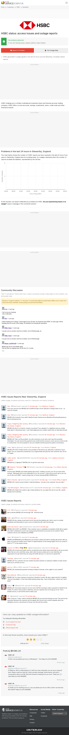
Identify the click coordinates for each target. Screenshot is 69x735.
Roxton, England (50, 447)
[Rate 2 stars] (31, 639)
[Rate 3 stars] (34, 639)
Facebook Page (11, 625)
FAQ (31, 716)
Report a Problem (18, 50)
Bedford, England (48, 406)
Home (3, 7)
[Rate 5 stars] (41, 639)
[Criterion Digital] (34, 730)
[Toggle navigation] (66, 2)
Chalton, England (61, 488)
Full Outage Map (52, 50)
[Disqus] (34, 328)
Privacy (32, 719)
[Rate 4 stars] (38, 639)
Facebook (44, 716)
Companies (10, 7)
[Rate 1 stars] (28, 639)
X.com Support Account (13, 622)
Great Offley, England (59, 480)
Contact (32, 722)
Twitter (43, 713)
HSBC (18, 7)
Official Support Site (12, 628)
